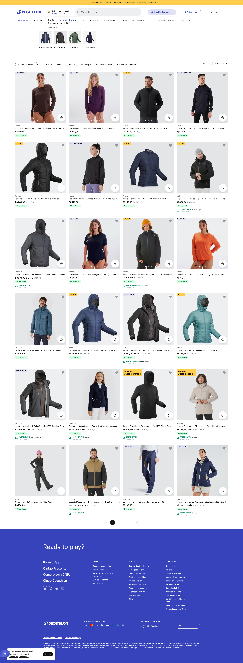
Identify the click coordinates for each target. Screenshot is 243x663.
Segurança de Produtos (175, 605)
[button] (5, 653)
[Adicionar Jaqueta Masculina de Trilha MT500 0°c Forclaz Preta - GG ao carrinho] (169, 117)
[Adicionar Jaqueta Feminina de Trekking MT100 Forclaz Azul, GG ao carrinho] (223, 339)
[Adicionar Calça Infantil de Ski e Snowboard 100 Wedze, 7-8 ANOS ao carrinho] (61, 491)
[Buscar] (78, 12)
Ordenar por (220, 63)
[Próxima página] (136, 522)
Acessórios (94, 20)
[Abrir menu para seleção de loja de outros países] (188, 626)
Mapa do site (134, 595)
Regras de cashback (137, 584)
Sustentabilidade (172, 584)
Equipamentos (109, 20)
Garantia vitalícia (173, 588)
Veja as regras (184, 211)
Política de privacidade (52, 638)
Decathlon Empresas (174, 581)
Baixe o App (51, 562)
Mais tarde (52, 27)
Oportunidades (138, 20)
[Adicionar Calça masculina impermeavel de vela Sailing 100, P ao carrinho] (169, 491)
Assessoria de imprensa (175, 577)
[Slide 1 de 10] (148, 167)
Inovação (169, 570)
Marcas (124, 20)
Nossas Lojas (185, 20)
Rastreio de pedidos (137, 577)
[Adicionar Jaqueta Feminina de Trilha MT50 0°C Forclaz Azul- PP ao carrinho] (169, 188)
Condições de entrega (138, 570)
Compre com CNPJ (56, 574)
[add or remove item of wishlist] (62, 75)
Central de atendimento (139, 566)
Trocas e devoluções (137, 581)
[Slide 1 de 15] (94, 319)
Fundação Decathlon (174, 573)
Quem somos (171, 566)
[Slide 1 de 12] (40, 394)
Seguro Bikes (98, 570)
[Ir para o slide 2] (40, 120)
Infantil (81, 20)
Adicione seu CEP (58, 13)
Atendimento (172, 20)
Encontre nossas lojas (102, 566)
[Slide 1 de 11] (94, 470)
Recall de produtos (173, 592)
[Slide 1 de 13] (202, 470)
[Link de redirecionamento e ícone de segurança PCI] (148, 626)
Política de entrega (73, 638)
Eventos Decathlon (137, 592)
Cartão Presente (54, 568)
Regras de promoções (138, 588)
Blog (131, 599)
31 (130, 523)
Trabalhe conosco (173, 595)
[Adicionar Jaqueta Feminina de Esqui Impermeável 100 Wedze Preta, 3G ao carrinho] (169, 415)
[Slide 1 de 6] (40, 97)
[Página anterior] (106, 522)
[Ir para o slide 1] (37, 120)
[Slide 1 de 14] (40, 167)
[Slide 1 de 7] (202, 97)
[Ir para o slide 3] (43, 120)
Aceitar (48, 654)
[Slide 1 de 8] (202, 394)
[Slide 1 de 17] (148, 243)
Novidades (38, 20)
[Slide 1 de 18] (202, 167)
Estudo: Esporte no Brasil (176, 609)
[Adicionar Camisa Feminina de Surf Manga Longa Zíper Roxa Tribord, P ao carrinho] (115, 117)
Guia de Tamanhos (100, 580)
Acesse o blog (160, 20)
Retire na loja (98, 583)
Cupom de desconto (137, 573)
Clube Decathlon (55, 580)
